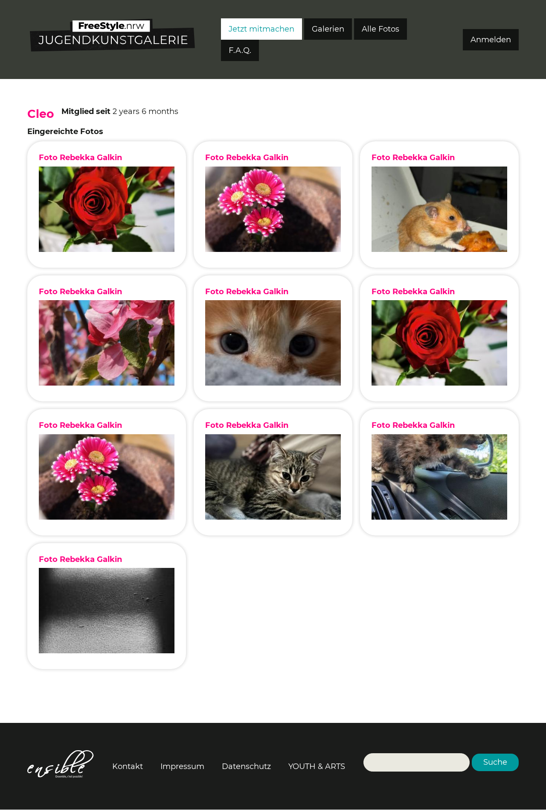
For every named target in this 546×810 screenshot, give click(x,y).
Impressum (182, 766)
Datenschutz (246, 766)
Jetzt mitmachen (261, 29)
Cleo (40, 114)
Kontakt (127, 766)
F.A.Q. (240, 50)
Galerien (328, 29)
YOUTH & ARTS (316, 766)
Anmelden (490, 39)
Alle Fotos (380, 29)
